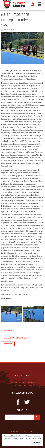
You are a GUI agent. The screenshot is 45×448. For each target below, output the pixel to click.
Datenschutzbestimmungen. (34, 438)
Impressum (13, 432)
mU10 (10, 330)
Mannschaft (6, 330)
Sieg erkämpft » (8, 344)
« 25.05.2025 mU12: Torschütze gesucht (16, 338)
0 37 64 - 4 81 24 (26, 386)
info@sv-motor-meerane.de (22, 382)
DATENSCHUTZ (31, 432)
